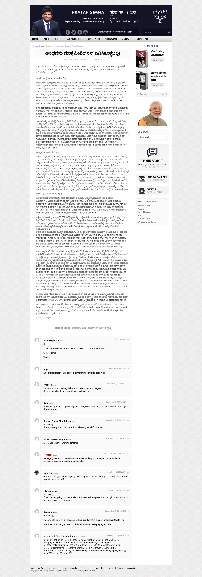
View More (157, 60)
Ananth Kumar (144, 206)
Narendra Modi (144, 209)
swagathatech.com (88, 571)
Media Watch (108, 568)
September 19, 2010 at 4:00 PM (117, 511)
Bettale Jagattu (53, 568)
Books (83, 568)
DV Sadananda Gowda (147, 222)
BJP (139, 215)
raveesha (47, 455)
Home (32, 568)
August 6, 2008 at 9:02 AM (119, 339)
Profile (40, 568)
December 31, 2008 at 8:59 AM (117, 472)
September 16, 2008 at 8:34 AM (117, 420)
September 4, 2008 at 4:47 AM (117, 384)
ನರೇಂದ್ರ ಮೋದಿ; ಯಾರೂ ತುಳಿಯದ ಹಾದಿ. (159, 76)
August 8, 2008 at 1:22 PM (119, 368)
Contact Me (131, 568)
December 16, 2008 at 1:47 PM (117, 454)
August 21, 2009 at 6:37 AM (119, 490)
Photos (120, 568)
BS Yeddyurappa (144, 212)
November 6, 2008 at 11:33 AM (117, 438)
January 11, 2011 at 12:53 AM (118, 535)
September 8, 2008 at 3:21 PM (117, 402)
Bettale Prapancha (70, 568)
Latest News (95, 568)
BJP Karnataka (144, 219)
